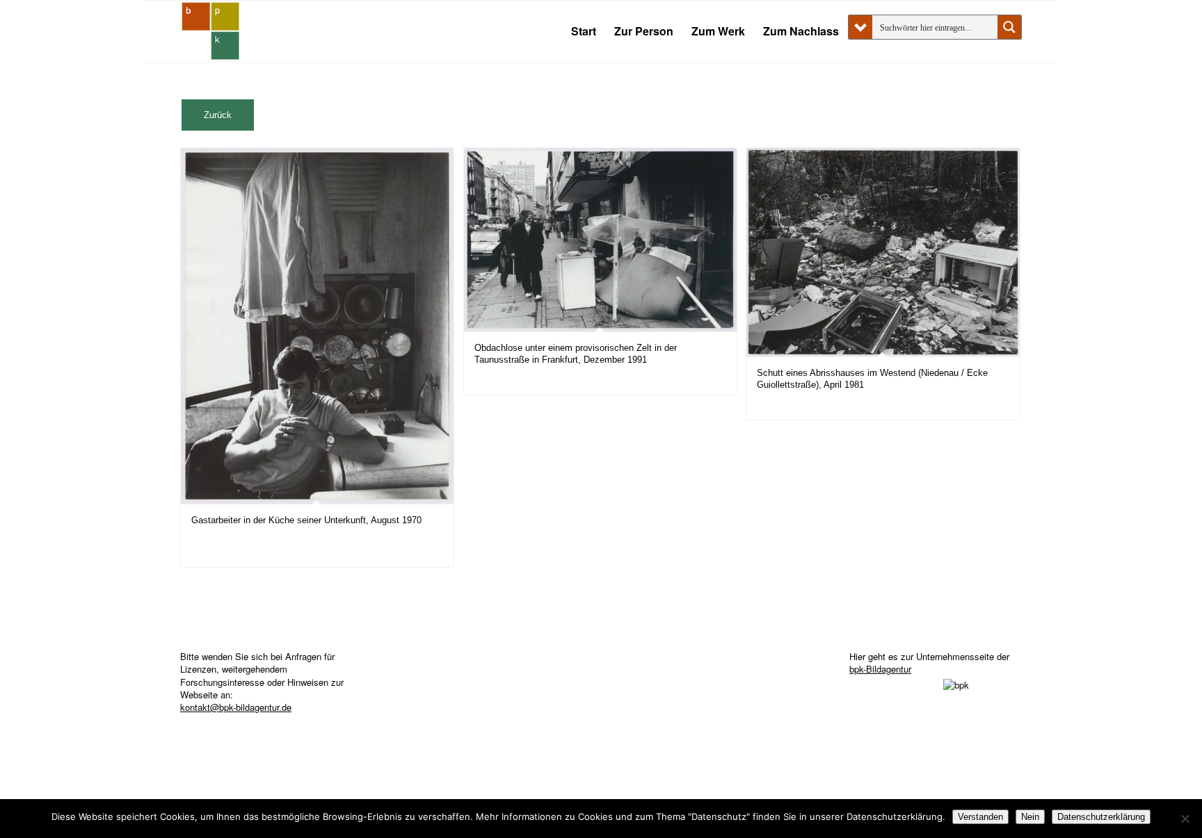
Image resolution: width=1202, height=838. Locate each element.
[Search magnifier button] (1009, 27)
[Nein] (1185, 818)
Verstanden (980, 817)
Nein (1030, 817)
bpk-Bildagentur (880, 668)
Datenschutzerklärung (1101, 817)
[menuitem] (583, 31)
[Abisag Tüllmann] (210, 31)
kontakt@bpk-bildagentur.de (235, 707)
